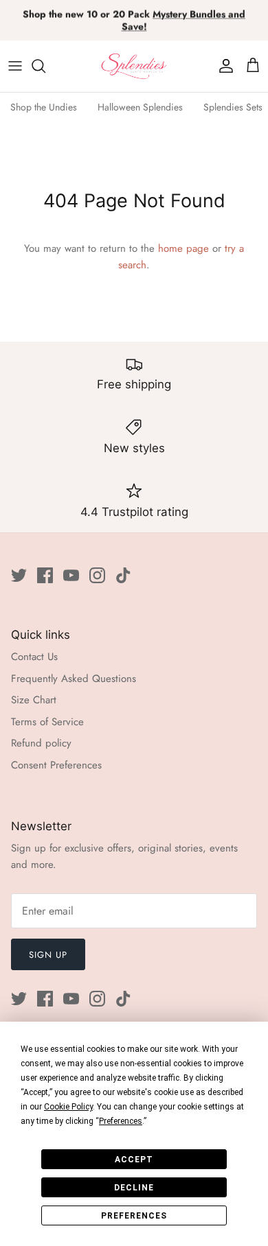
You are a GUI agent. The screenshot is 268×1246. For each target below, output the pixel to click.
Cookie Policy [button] (68, 1107)
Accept (134, 1159)
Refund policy (41, 743)
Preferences (134, 1216)
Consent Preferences (56, 765)
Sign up (48, 954)
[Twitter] (19, 575)
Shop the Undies (43, 107)
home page (183, 248)
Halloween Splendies (140, 107)
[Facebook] (45, 575)
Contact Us (34, 656)
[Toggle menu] (15, 66)
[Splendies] (134, 66)
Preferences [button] (120, 1121)
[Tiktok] (123, 575)
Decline (134, 1187)
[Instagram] (97, 575)
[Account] (223, 66)
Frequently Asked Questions (73, 678)
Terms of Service (47, 721)
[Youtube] (71, 575)
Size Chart (33, 699)
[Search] (45, 66)
